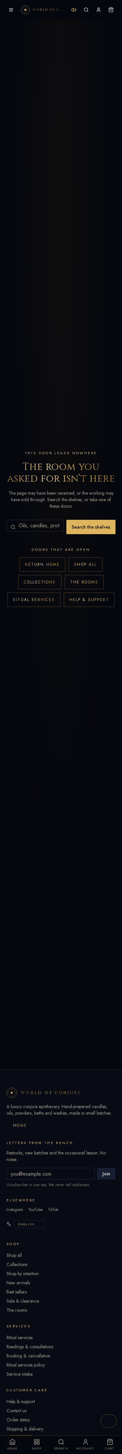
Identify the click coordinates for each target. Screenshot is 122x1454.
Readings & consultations (30, 1346)
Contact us (16, 1410)
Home (20, 1125)
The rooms (84, 582)
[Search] (86, 10)
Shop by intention (23, 1273)
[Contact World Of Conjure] (109, 1421)
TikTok (53, 1209)
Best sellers (17, 1292)
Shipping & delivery (25, 1429)
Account (85, 1448)
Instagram (15, 1209)
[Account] (98, 10)
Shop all (85, 564)
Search (61, 1448)
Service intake (20, 1374)
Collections (40, 582)
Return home (42, 564)
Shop (36, 1448)
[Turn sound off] (74, 10)
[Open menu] (11, 10)
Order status (18, 1419)
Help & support (89, 600)
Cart (109, 1448)
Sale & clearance (23, 1301)
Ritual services (34, 600)
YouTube (35, 1209)
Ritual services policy (26, 1365)
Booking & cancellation (28, 1356)
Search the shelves (91, 527)
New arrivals (18, 1282)
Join (106, 1173)
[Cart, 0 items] (111, 10)
